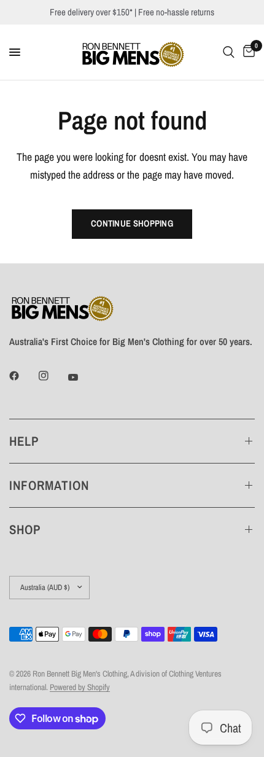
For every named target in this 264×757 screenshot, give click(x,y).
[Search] (229, 52)
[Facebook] (22, 375)
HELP (24, 441)
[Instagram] (52, 375)
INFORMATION (49, 485)
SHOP (25, 529)
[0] (247, 52)
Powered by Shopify (80, 687)
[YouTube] (81, 377)
